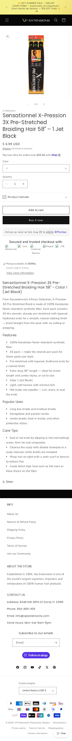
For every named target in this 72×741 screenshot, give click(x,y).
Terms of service (37, 728)
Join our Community (19, 553)
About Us (12, 514)
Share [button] (9, 481)
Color (6, 161)
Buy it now (36, 220)
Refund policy (59, 722)
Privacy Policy (15, 538)
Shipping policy (55, 728)
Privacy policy (19, 728)
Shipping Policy (16, 529)
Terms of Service (17, 545)
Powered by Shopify (40, 722)
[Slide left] (28, 104)
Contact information (37, 733)
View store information (20, 273)
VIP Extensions (22, 722)
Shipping (7, 148)
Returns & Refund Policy (21, 522)
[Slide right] (44, 104)
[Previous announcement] (6, 7)
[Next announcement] (65, 7)
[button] (7, 20)
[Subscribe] (56, 643)
